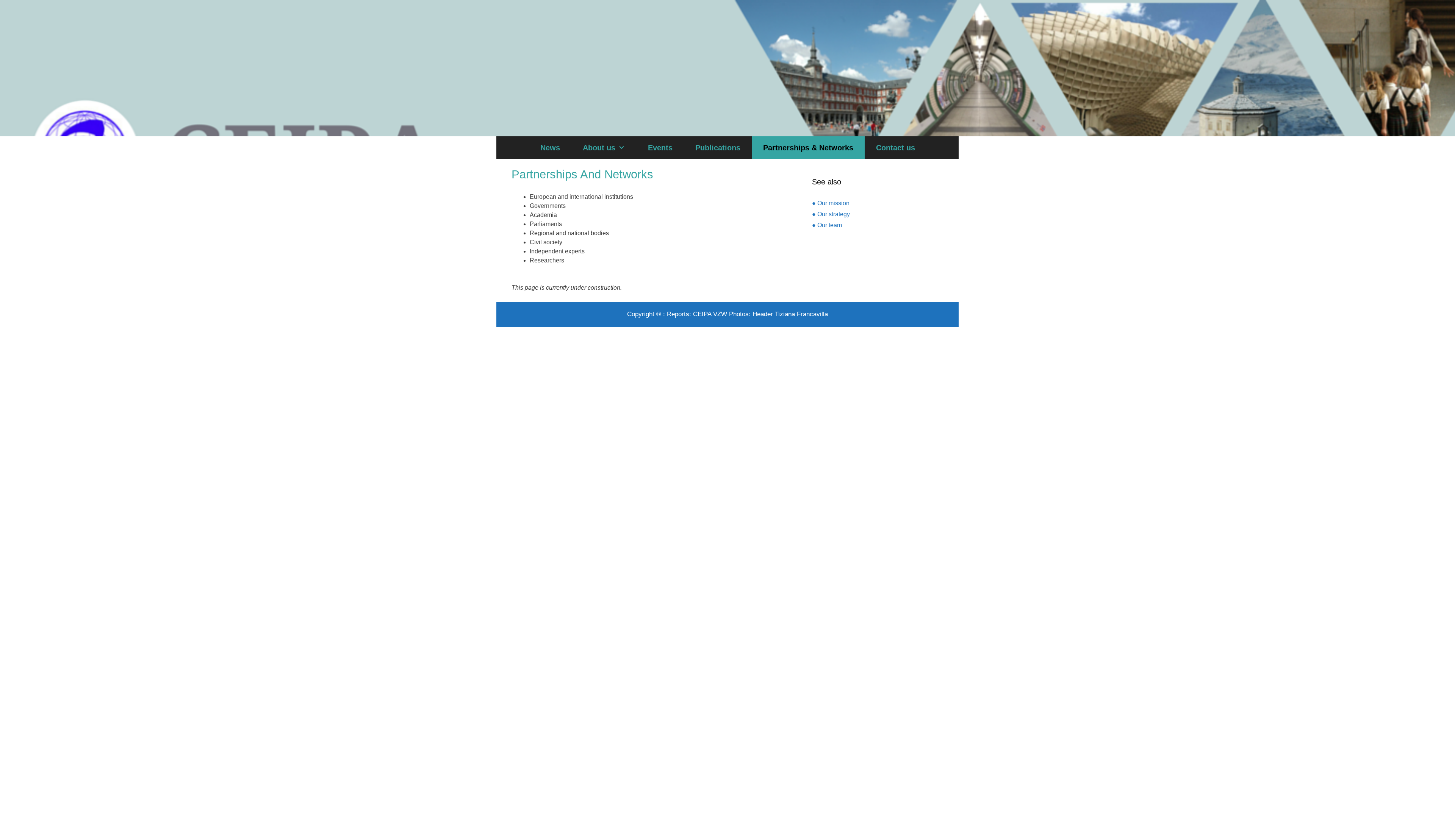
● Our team (827, 225)
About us (599, 148)
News (550, 148)
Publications (717, 148)
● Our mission (831, 203)
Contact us (895, 148)
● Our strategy (831, 214)
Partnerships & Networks (808, 148)
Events (660, 148)
